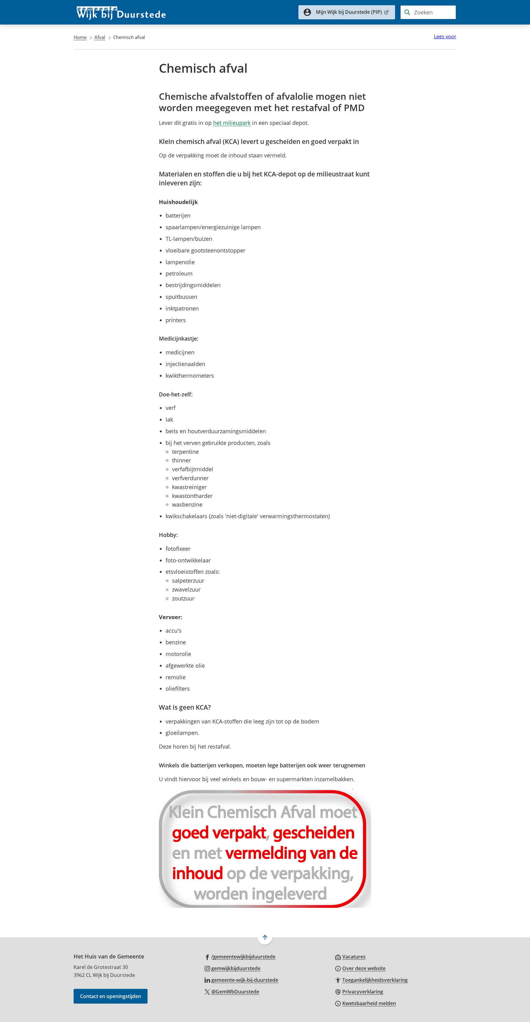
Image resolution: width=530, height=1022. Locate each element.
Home (80, 37)
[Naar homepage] (121, 12)
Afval (99, 37)
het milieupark (232, 122)
